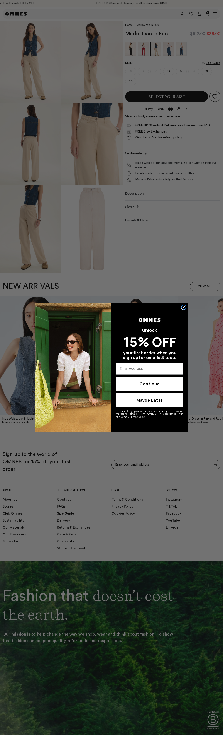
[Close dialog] (184, 307)
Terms (123, 416)
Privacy (134, 416)
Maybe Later (150, 400)
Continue (150, 383)
